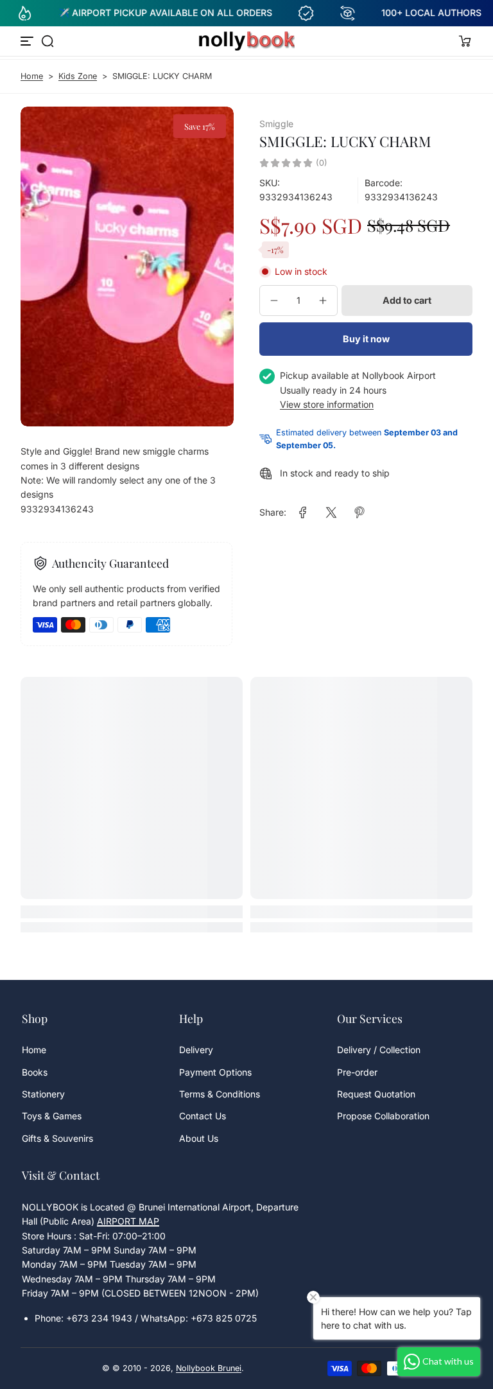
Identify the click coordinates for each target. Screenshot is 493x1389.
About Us (198, 1138)
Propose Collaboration (383, 1115)
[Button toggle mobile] (28, 41)
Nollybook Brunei (208, 1368)
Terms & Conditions (219, 1093)
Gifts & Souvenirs (57, 1138)
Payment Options (215, 1072)
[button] (47, 41)
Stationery (43, 1093)
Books (35, 1072)
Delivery (196, 1049)
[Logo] (246, 41)
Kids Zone (77, 76)
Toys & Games (52, 1115)
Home (32, 76)
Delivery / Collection (378, 1049)
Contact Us (202, 1115)
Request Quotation (376, 1093)
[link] (303, 512)
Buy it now (366, 338)
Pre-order (357, 1072)
